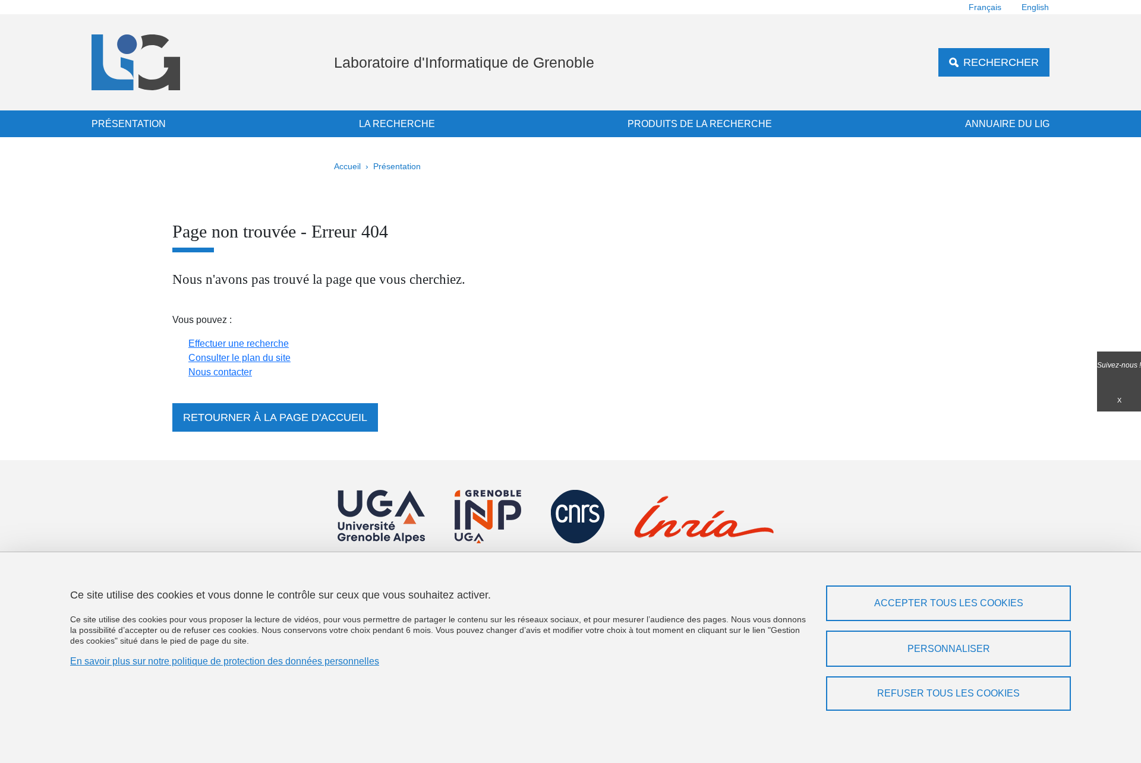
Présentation (129, 124)
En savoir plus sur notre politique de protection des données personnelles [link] (224, 661)
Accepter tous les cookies (948, 603)
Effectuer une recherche (238, 343)
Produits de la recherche (700, 124)
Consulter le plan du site (239, 358)
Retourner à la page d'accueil (275, 417)
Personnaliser (948, 649)
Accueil (347, 166)
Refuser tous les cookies (948, 693)
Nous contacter (220, 372)
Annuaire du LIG (1007, 124)
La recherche (397, 124)
